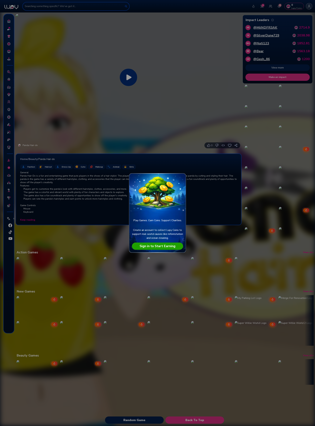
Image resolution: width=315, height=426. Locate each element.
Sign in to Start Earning (157, 246)
